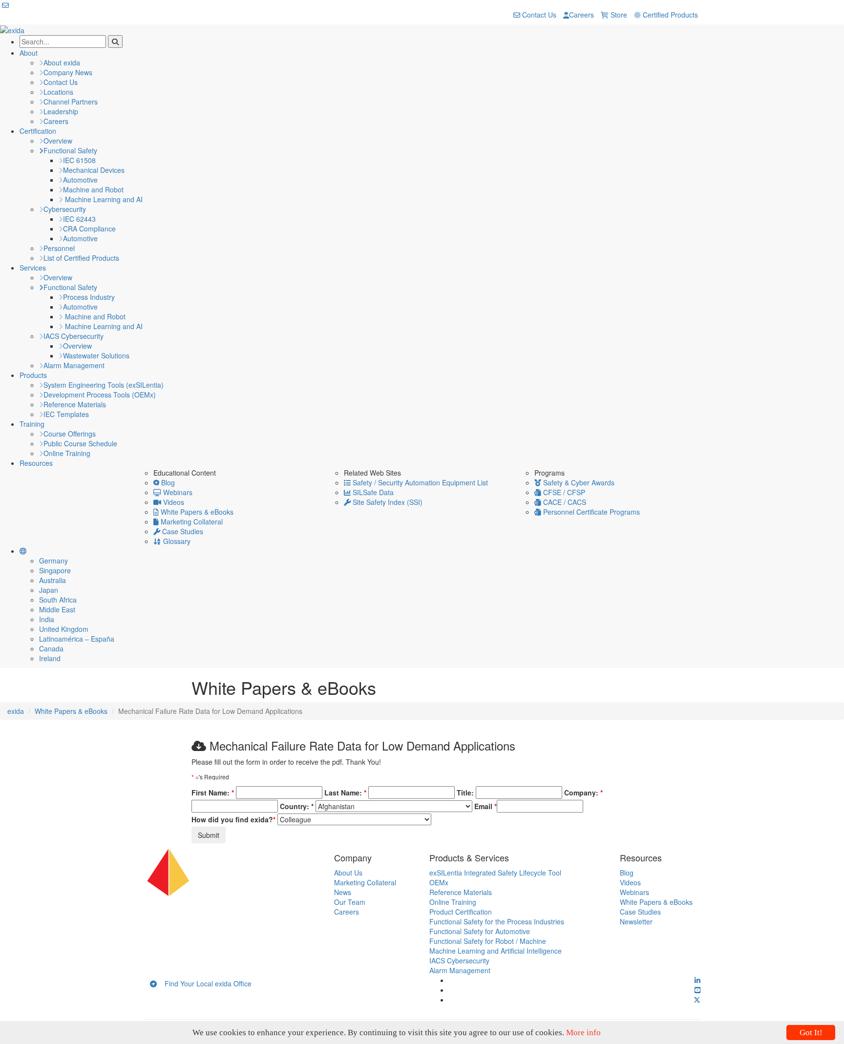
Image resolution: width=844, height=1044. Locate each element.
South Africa (58, 600)
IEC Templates (66, 414)
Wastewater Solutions (96, 355)
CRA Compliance (89, 228)
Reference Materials (74, 404)
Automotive (80, 180)
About (29, 53)
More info (583, 1032)
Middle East (57, 609)
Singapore (55, 570)
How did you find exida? (233, 819)
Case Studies (181, 531)
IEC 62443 (79, 219)
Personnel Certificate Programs (590, 512)
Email (485, 806)
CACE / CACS (563, 502)
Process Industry (89, 297)
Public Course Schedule (80, 443)
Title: (465, 792)
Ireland (50, 658)
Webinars (176, 492)
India (46, 619)
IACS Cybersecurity (73, 336)
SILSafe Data (372, 492)
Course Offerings (69, 433)
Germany (53, 560)
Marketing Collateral (191, 521)
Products (33, 375)
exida (15, 711)
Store (618, 15)
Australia (52, 580)
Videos (172, 502)
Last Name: (345, 792)
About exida (61, 62)
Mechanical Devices (94, 170)
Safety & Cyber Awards (577, 482)
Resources (36, 463)
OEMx (438, 882)
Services (33, 267)
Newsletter (636, 921)
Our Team (349, 902)
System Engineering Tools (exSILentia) (103, 385)
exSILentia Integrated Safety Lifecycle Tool (495, 872)
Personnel (59, 248)
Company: (583, 792)
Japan (48, 590)
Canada (51, 648)
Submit (208, 835)
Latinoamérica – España (76, 639)
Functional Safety (70, 150)
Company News (67, 72)
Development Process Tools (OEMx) (99, 394)
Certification (38, 131)
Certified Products (669, 15)
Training (32, 424)
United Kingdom (63, 629)
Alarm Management (74, 365)
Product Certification (460, 912)
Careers (581, 15)
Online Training (66, 453)
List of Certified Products (81, 258)
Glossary (175, 541)
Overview (57, 141)
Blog (167, 482)
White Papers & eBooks (196, 512)
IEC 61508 (79, 160)
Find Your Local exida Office (204, 983)
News (342, 892)
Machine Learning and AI (103, 199)
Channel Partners (70, 101)
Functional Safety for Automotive (479, 931)
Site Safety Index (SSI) (386, 502)
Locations (58, 92)
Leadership (60, 111)
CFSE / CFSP (563, 492)
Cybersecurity (64, 209)
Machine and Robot (93, 189)
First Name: (212, 792)
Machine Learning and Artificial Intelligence (495, 951)
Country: (297, 806)
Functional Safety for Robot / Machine (487, 941)
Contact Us (538, 15)
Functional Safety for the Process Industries (496, 921)
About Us (348, 872)
